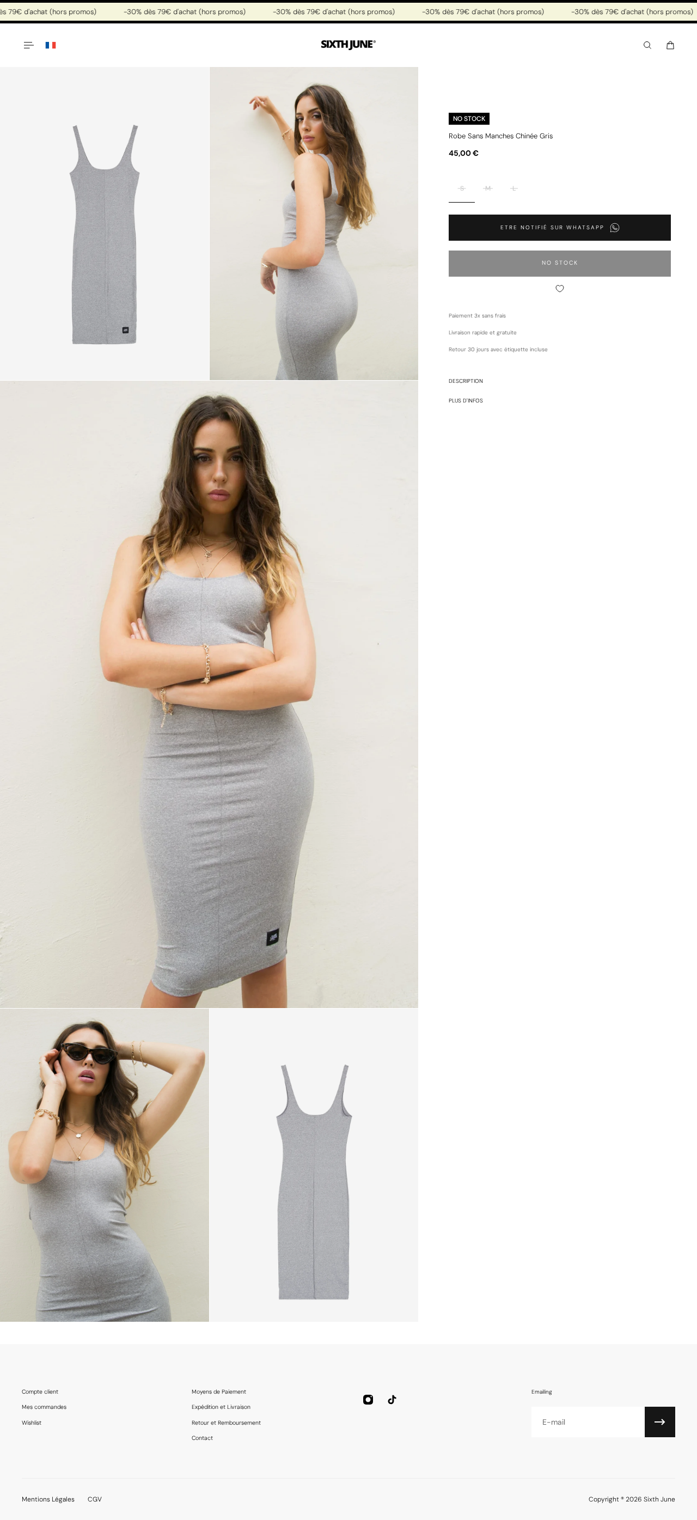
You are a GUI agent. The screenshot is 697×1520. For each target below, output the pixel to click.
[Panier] (670, 45)
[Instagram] (368, 1400)
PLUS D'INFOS (466, 400)
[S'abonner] (660, 1422)
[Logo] (348, 45)
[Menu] (28, 45)
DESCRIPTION (466, 380)
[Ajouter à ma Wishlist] (560, 289)
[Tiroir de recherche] (647, 45)
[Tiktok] (392, 1400)
